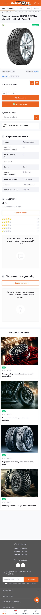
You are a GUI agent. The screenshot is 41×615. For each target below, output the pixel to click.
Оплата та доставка (18, 125)
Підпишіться (31, 579)
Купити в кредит (21, 104)
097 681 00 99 (21, 554)
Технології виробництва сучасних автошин (15, 419)
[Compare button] (37, 83)
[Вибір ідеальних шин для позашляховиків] (19, 483)
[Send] (36, 117)
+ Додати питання (20, 283)
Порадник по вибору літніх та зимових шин (17, 463)
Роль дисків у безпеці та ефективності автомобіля (17, 375)
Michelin (36, 71)
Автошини (8, 12)
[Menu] (3, 3)
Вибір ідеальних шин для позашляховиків (19, 506)
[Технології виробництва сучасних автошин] (19, 395)
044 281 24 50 (21, 549)
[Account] (39, 3)
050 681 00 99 (20, 551)
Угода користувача (19, 583)
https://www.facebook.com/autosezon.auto (18, 565)
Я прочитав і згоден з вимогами (21, 583)
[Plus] (13, 93)
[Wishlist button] (32, 83)
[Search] (6, 3)
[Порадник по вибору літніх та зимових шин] (19, 439)
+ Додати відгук (20, 213)
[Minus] (4, 93)
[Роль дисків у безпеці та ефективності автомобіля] (19, 351)
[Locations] (35, 3)
